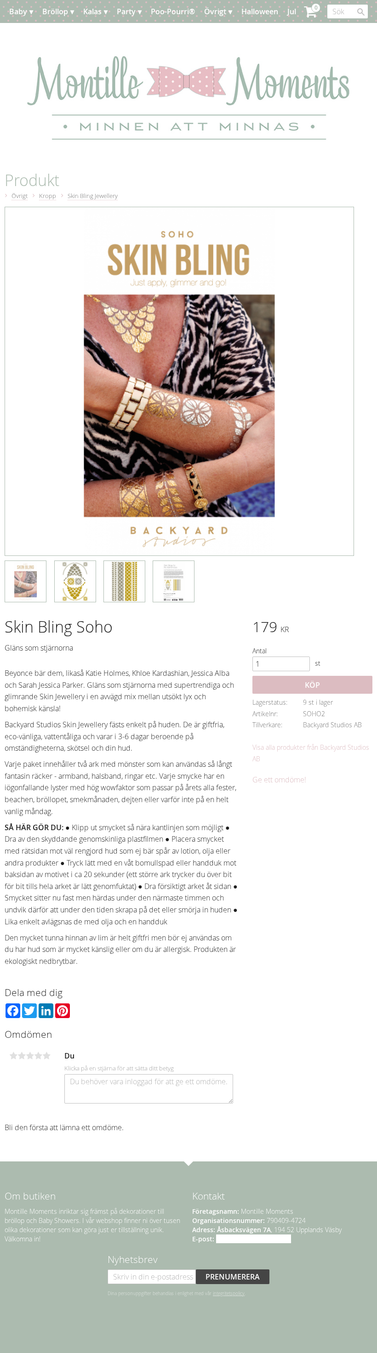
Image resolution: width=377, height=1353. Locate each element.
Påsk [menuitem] (26, 34)
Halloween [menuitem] (259, 11)
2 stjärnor (21, 1056)
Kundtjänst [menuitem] (128, 34)
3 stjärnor (30, 1056)
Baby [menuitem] (18, 11)
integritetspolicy (229, 1293)
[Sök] (361, 12)
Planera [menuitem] (86, 34)
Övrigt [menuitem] (215, 11)
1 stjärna (13, 1056)
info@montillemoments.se (253, 1238)
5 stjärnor (46, 1056)
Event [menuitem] (54, 34)
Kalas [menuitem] (92, 11)
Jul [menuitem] (291, 11)
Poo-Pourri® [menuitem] (173, 11)
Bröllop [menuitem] (55, 11)
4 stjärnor (38, 1056)
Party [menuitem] (126, 11)
